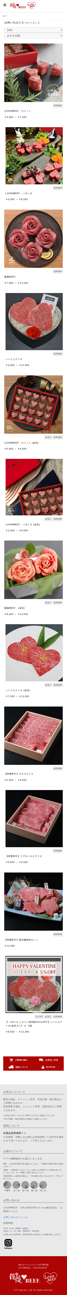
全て (5, 16)
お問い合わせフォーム (15, 1217)
